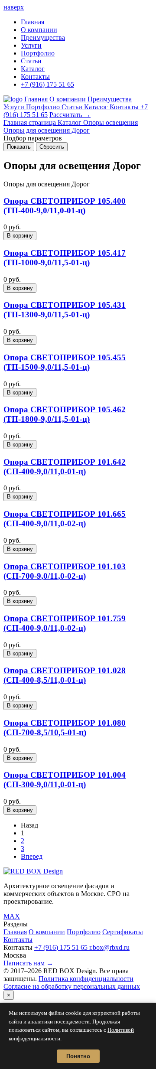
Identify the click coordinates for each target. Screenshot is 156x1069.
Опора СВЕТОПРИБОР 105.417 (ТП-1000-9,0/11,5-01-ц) (64, 257)
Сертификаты (122, 931)
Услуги (31, 45)
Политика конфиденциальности (86, 978)
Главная (32, 22)
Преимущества (43, 37)
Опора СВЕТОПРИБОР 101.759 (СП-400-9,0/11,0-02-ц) (64, 623)
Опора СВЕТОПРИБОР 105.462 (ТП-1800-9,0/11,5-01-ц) (64, 414)
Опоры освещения (110, 122)
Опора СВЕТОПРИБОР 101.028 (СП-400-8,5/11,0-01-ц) (64, 675)
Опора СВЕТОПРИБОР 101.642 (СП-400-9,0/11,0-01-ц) (64, 466)
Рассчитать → (70, 114)
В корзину (20, 235)
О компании (39, 29)
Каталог (33, 68)
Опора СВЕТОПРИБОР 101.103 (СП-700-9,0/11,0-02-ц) (64, 571)
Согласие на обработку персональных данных (71, 986)
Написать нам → (28, 963)
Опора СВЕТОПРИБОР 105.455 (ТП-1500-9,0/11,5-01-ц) (64, 362)
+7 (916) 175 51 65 (47, 84)
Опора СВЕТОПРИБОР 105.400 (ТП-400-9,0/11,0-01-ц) (64, 205)
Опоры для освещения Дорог (46, 130)
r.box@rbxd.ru (109, 947)
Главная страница (30, 122)
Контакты (35, 76)
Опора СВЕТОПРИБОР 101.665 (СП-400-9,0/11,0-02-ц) (64, 518)
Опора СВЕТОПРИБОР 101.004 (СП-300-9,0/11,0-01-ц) (64, 779)
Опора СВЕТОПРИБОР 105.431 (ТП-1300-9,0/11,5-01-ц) (64, 309)
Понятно (78, 1056)
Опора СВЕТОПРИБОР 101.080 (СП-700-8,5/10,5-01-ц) (64, 727)
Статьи (31, 61)
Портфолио (38, 53)
